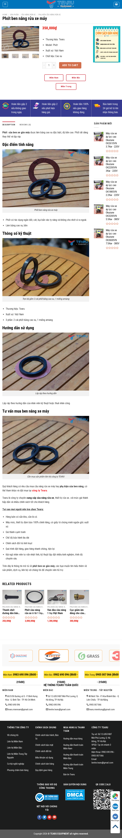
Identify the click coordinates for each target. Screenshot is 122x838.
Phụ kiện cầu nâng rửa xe (49, 15)
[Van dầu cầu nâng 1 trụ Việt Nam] (57, 597)
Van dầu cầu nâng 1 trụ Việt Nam (56, 611)
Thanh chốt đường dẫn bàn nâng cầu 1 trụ (10, 611)
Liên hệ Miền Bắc (14, 747)
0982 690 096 (55, 704)
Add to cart (70, 65)
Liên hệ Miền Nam (15, 741)
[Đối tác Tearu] (29, 656)
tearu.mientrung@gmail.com (102, 709)
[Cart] (116, 4)
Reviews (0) (25, 124)
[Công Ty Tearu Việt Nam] (61, 4)
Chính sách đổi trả (43, 751)
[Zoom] (6, 47)
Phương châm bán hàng (17, 770)
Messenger (115, 820)
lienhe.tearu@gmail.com (59, 709)
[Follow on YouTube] (54, 817)
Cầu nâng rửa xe (28, 15)
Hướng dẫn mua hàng (72, 738)
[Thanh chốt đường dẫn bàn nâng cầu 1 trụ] (12, 597)
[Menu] (5, 4)
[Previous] (6, 39)
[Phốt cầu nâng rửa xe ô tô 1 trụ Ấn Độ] (34, 597)
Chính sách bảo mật (44, 745)
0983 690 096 (14, 704)
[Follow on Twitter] (44, 817)
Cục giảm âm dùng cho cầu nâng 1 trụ (77, 611)
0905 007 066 (95, 704)
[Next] (34, 39)
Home (4, 15)
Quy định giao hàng (43, 770)
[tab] (8, 125)
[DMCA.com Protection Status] (75, 794)
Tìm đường (115, 800)
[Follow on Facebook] (39, 817)
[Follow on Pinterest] (49, 817)
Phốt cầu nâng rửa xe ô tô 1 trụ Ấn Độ (33, 611)
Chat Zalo (115, 810)
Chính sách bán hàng (44, 763)
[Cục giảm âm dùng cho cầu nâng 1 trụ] (79, 597)
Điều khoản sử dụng (44, 757)
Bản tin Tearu (69, 774)
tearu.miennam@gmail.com (20, 709)
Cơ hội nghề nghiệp (15, 763)
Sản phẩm (14, 15)
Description (8, 124)
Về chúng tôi (12, 735)
